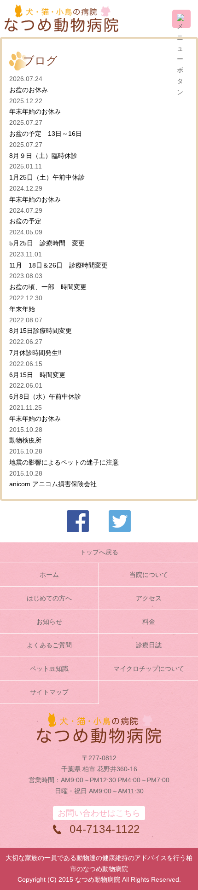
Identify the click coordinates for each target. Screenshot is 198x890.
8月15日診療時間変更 (40, 330)
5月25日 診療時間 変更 (47, 243)
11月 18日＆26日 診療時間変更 (58, 265)
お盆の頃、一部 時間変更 (48, 287)
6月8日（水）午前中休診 (45, 396)
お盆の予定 (25, 221)
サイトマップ (49, 692)
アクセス (149, 598)
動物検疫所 (25, 440)
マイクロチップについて (148, 668)
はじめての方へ (49, 598)
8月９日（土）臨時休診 (43, 155)
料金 (148, 621)
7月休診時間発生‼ (38, 352)
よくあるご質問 (49, 645)
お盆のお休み (28, 89)
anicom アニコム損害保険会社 (53, 484)
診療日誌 (149, 645)
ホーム (49, 574)
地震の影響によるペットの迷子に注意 (64, 462)
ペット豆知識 (49, 668)
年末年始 (22, 309)
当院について (148, 574)
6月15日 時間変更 (37, 374)
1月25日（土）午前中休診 (47, 177)
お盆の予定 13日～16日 (48, 133)
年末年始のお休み (35, 111)
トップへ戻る (99, 552)
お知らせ (49, 621)
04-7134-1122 (105, 829)
